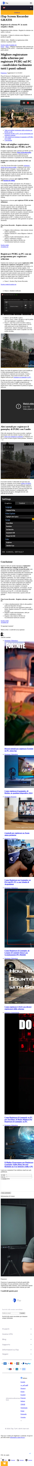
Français (23, 1398)
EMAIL (4, 1177)
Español (23, 1395)
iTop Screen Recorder (4, 7)
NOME (3, 1175)
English (23, 1382)
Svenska (23, 1417)
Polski (22, 1411)
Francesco (4, 73)
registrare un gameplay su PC (22, 377)
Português (24, 1414)
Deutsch (23, 1388)
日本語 (23, 1404)
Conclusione (8, 140)
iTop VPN (5, 3)
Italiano (23, 1401)
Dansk (22, 1391)
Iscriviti (22, 1313)
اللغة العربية (24, 1385)
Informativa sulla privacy (13, 1398)
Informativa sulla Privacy (17, 1437)
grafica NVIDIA (26, 483)
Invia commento (6, 1193)
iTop (17, 1300)
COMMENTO (5, 1179)
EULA (7, 1400)
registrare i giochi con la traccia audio (15, 166)
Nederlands (24, 1408)
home (2, 46)
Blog (7, 46)
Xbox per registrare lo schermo (13, 436)
